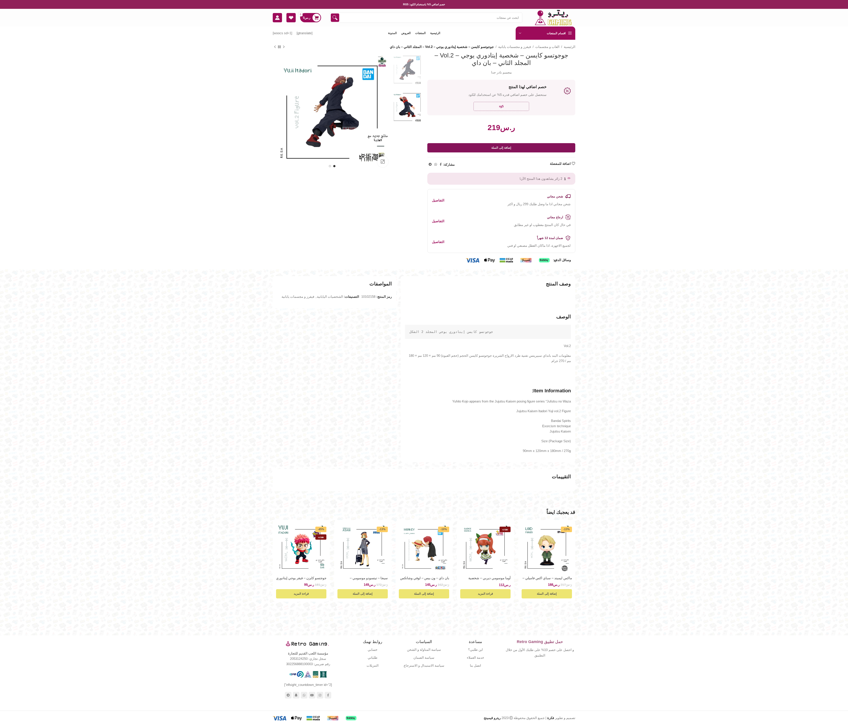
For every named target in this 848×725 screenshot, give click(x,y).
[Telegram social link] (430, 164)
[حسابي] (277, 17)
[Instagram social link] (320, 695)
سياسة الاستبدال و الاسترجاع (424, 665)
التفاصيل (438, 200)
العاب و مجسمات (547, 47)
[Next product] (275, 47)
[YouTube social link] (312, 695)
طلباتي (372, 657)
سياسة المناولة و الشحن (424, 649)
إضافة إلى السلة (501, 147)
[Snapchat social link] (296, 695)
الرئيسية (569, 47)
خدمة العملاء (475, 657)
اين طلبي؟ (475, 649)
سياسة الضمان (423, 657)
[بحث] (335, 17)
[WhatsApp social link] (435, 164)
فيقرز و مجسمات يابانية (514, 47)
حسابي (372, 649)
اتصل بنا (475, 665)
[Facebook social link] (440, 164)
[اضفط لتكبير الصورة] (382, 161)
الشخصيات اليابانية (330, 296)
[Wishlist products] (291, 17)
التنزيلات (373, 665)
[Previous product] (284, 47)
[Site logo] (553, 17)
